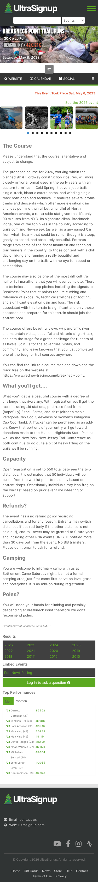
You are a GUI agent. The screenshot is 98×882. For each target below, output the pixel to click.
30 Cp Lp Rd (14, 38)
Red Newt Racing (18, 672)
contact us (28, 819)
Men (8, 701)
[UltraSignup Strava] (89, 843)
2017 (30, 656)
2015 (76, 656)
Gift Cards (31, 871)
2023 (76, 645)
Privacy (61, 876)
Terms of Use (42, 876)
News (46, 871)
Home (15, 871)
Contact (82, 871)
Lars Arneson (19, 726)
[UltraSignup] (30, 7)
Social (68, 79)
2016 (53, 656)
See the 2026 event (81, 102)
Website (15, 79)
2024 (54, 645)
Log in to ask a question (47, 682)
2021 (31, 651)
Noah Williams (19, 746)
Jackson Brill (18, 720)
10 (70, 133)
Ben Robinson (19, 773)
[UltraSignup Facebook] (68, 843)
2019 (76, 651)
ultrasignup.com (31, 825)
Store (58, 871)
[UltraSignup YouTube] (57, 843)
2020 (54, 651)
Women (21, 701)
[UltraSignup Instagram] (78, 843)
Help (69, 871)
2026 (8, 645)
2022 (8, 651)
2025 (31, 645)
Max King (16, 731)
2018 (8, 656)
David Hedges (19, 741)
